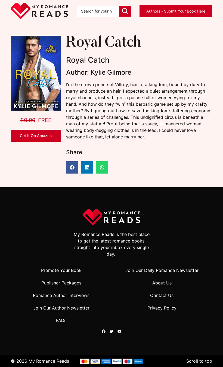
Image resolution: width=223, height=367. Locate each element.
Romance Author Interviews (61, 295)
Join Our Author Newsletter (61, 308)
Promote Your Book (61, 270)
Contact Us (162, 295)
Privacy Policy (161, 308)
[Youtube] (119, 331)
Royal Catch (103, 43)
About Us (162, 283)
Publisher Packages (61, 283)
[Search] (125, 11)
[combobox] (98, 11)
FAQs (61, 320)
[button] (72, 167)
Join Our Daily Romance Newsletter (162, 270)
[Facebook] (104, 331)
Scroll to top (199, 361)
